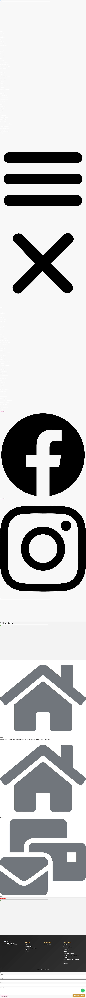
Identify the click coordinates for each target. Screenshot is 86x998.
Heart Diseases (3, 121)
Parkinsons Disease (4, 99)
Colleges (1, 60)
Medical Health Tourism (4, 128)
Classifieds (2, 50)
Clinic (1, 58)
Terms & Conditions (68, 946)
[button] (43, 220)
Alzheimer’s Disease (4, 97)
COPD (1, 110)
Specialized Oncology (4, 126)
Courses (1, 83)
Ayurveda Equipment (4, 64)
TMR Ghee (2, 74)
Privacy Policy (66, 949)
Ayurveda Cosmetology (4, 130)
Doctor (1, 51)
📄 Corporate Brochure (79, 995)
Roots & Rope (3, 79)
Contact (1, 133)
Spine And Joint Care (4, 113)
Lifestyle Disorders (3, 95)
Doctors (1, 39)
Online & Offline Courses (5, 85)
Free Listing (2, 81)
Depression (2, 93)
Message (2, 987)
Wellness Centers (3, 45)
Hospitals (2, 41)
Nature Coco (2, 72)
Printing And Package (4, 68)
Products (2, 87)
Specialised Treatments (4, 89)
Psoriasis (2, 108)
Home (1, 31)
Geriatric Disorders (3, 117)
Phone (1, 982)
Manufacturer (2, 43)
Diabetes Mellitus (3, 119)
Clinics (1, 47)
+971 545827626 (47, 944)
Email (1, 978)
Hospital (1, 53)
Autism (1, 104)
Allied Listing (2, 37)
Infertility (1, 91)
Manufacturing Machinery (5, 66)
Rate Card (66, 963)
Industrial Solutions (4, 62)
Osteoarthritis (2, 106)
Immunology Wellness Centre (6, 124)
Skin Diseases (3, 115)
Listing (1, 35)
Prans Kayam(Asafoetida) (5, 76)
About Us (2, 33)
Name (1, 974)
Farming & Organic (4, 70)
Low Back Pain (3, 102)
